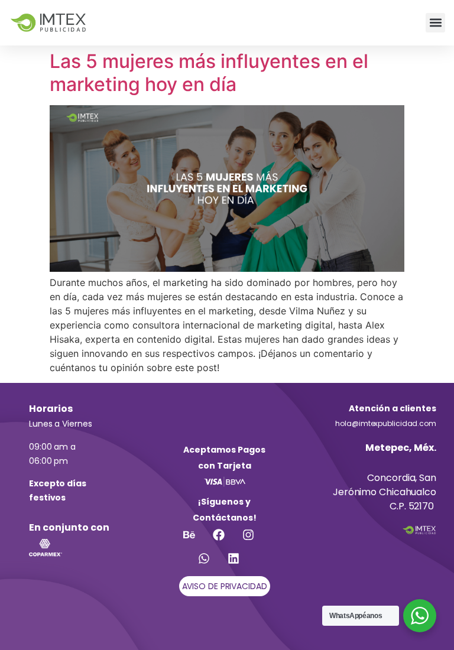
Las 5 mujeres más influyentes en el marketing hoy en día (209, 72)
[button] (435, 22)
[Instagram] (254, 540)
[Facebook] (224, 540)
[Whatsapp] (210, 564)
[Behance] (195, 540)
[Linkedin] (239, 564)
